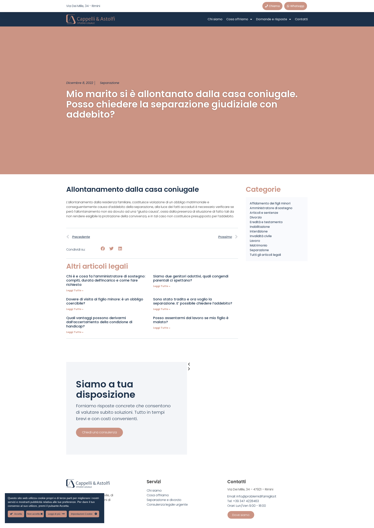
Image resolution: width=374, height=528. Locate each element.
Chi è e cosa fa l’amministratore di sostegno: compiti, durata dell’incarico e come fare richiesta (105, 280)
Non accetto (34, 514)
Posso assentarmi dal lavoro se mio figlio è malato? (190, 320)
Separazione (109, 83)
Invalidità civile (261, 236)
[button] (103, 248)
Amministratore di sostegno (271, 208)
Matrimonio (258, 245)
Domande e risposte (271, 19)
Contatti (301, 19)
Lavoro (255, 240)
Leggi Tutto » (74, 290)
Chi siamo (215, 19)
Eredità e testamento (266, 222)
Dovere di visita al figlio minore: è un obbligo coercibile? (104, 301)
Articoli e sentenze (264, 212)
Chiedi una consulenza (99, 432)
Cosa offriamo (237, 19)
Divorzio (256, 217)
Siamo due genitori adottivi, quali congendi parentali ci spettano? (190, 278)
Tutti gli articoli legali (265, 255)
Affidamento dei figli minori (270, 203)
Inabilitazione (260, 226)
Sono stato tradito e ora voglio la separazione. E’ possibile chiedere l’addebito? (192, 301)
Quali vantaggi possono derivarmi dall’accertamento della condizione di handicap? (99, 322)
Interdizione (259, 231)
